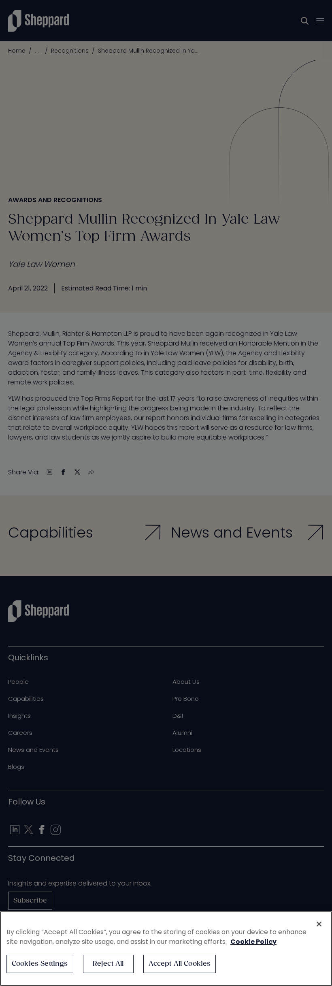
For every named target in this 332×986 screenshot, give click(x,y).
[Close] (319, 924)
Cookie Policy (253, 941)
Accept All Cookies (180, 964)
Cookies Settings (40, 964)
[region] (166, 948)
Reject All (108, 964)
